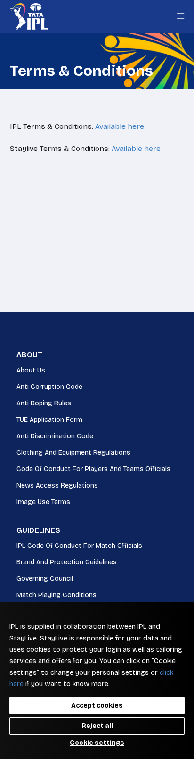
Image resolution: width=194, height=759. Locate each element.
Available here (119, 126)
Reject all (97, 726)
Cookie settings (97, 743)
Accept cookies (97, 706)
